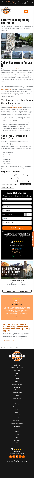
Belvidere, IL (17, 415)
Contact (17, 375)
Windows (17, 401)
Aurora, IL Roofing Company (10, 184)
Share (17, 286)
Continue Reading (7, 340)
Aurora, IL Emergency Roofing (10, 178)
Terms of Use (10, 238)
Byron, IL (17, 417)
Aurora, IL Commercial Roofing (19, 175)
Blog (17, 429)
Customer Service (17, 384)
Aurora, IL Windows (7, 187)
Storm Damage (17, 398)
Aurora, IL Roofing (24, 181)
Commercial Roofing (17, 392)
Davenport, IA (17, 420)
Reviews (17, 434)
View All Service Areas (17, 423)
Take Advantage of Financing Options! (17, 291)
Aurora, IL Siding (25, 184)
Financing (17, 381)
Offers (17, 431)
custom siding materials (16, 107)
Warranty (17, 378)
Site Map (21, 460)
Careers (17, 437)
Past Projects (17, 440)
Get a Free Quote (17, 228)
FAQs (17, 443)
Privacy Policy (18, 238)
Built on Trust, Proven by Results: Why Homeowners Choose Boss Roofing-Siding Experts (16, 328)
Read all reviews (17, 317)
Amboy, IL (17, 409)
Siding (17, 403)
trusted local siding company (21, 68)
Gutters (17, 395)
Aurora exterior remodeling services (12, 150)
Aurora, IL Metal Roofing (9, 181)
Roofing (17, 389)
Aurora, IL (5, 175)
